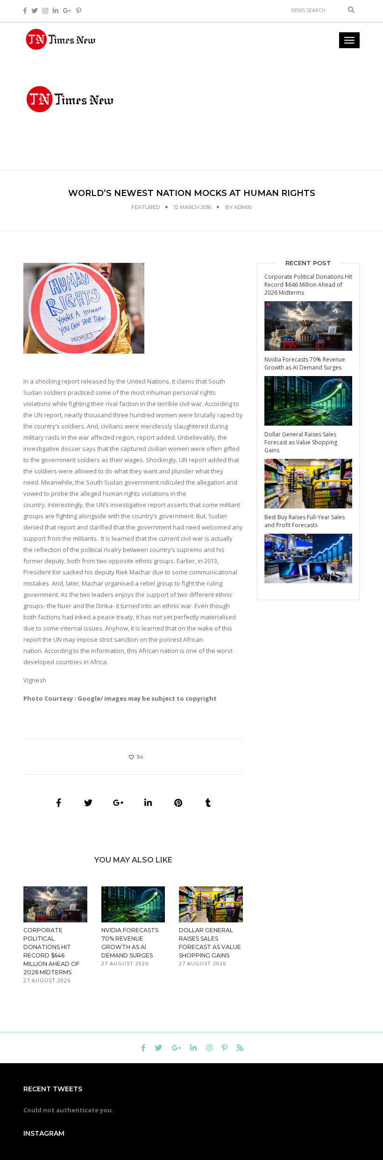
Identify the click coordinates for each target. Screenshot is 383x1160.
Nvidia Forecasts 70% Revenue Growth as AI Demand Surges (304, 363)
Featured (145, 207)
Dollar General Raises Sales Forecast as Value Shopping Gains (300, 442)
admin (243, 207)
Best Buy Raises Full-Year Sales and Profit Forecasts (304, 521)
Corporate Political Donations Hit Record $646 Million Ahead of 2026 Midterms (308, 285)
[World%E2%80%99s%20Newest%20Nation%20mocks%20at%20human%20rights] (58, 802)
